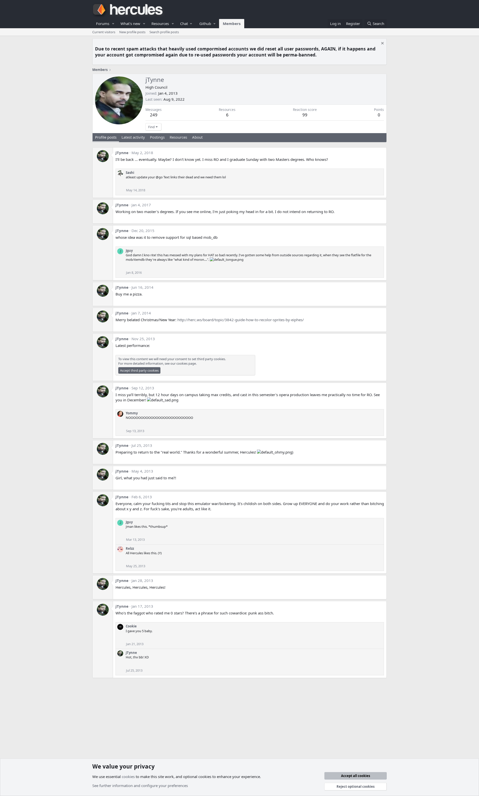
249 (153, 115)
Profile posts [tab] (106, 137)
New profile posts (132, 32)
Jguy (129, 250)
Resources (160, 23)
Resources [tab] (178, 137)
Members (231, 23)
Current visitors (103, 32)
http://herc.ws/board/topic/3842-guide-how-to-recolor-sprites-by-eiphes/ (240, 319)
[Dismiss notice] (382, 43)
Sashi (130, 172)
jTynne (122, 152)
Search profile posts (164, 32)
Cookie (131, 626)
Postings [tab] (157, 137)
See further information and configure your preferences (140, 785)
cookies (128, 776)
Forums (102, 23)
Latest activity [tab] (133, 137)
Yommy (132, 413)
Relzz (130, 548)
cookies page (186, 363)
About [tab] (197, 137)
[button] (113, 23)
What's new (130, 23)
